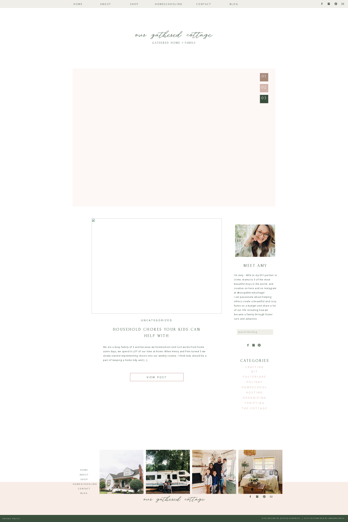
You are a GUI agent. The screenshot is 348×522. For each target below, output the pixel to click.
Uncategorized (156, 320)
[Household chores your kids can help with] (157, 266)
